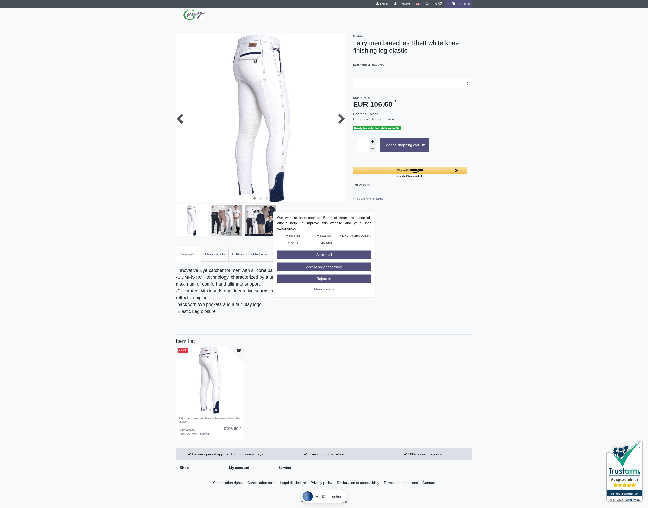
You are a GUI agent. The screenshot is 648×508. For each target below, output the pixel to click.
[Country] (417, 4)
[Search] (427, 4)
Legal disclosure (293, 483)
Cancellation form (261, 483)
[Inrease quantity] (372, 141)
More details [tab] (215, 254)
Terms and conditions (401, 483)
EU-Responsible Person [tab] (251, 254)
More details (324, 289)
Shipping (378, 198)
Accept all (324, 254)
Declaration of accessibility (358, 483)
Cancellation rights (228, 483)
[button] (410, 172)
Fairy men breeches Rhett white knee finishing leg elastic (209, 420)
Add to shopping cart (402, 145)
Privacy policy (321, 483)
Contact (428, 483)
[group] (210, 380)
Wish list (364, 185)
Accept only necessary (324, 267)
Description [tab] (189, 254)
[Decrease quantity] (372, 148)
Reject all (324, 278)
